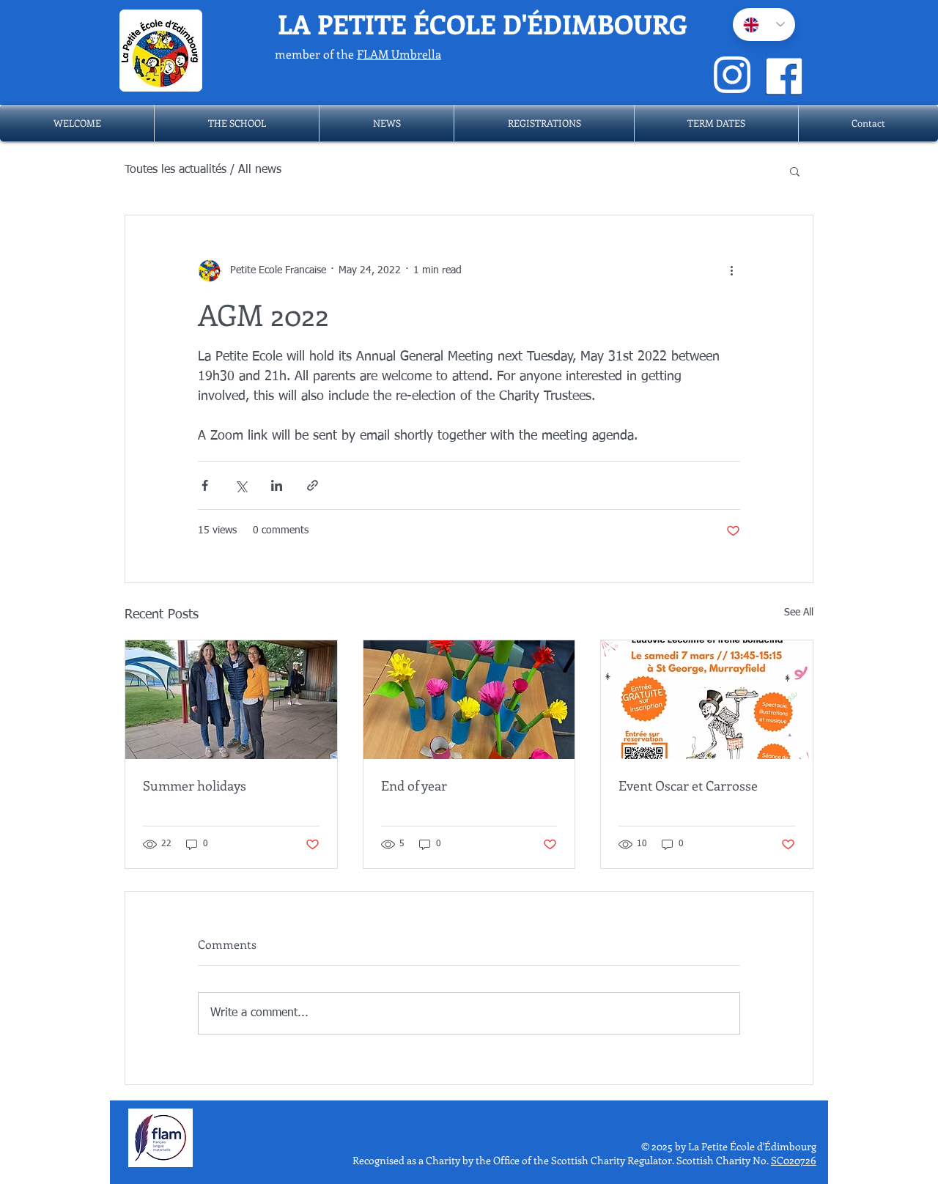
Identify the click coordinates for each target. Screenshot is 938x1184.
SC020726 (793, 1160)
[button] (237, 123)
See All (798, 612)
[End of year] (469, 699)
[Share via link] (313, 485)
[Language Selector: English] (764, 24)
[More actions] (731, 271)
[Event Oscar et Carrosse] (707, 699)
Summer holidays (194, 785)
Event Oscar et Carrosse (688, 785)
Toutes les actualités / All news (203, 170)
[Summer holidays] (231, 699)
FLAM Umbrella (399, 54)
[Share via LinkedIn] (277, 485)
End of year (414, 785)
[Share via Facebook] (205, 485)
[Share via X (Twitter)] (241, 485)
